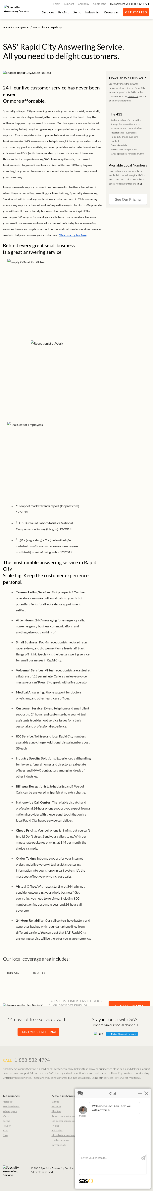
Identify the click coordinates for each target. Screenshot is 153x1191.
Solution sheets (11, 1106)
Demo (77, 12)
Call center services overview (67, 1120)
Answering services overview (67, 1116)
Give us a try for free (72, 235)
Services (48, 12)
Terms (6, 1120)
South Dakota (40, 27)
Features (56, 1106)
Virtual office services (63, 1135)
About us (56, 1111)
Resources (111, 12)
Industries (92, 12)
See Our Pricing (128, 199)
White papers (10, 1111)
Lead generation (60, 1140)
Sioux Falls (39, 972)
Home (6, 27)
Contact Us (99, 3)
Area (5, 1130)
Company (83, 3)
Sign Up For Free (129, 1005)
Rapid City (13, 972)
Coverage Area (21, 27)
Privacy (7, 1125)
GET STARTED (136, 12)
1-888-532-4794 (138, 3)
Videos (7, 1116)
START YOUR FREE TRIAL (38, 1032)
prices (112, 100)
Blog (5, 1135)
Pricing (63, 12)
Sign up (55, 1101)
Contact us (133, 96)
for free (127, 100)
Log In (56, 3)
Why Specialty (59, 1144)
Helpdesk (8, 1101)
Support (69, 3)
